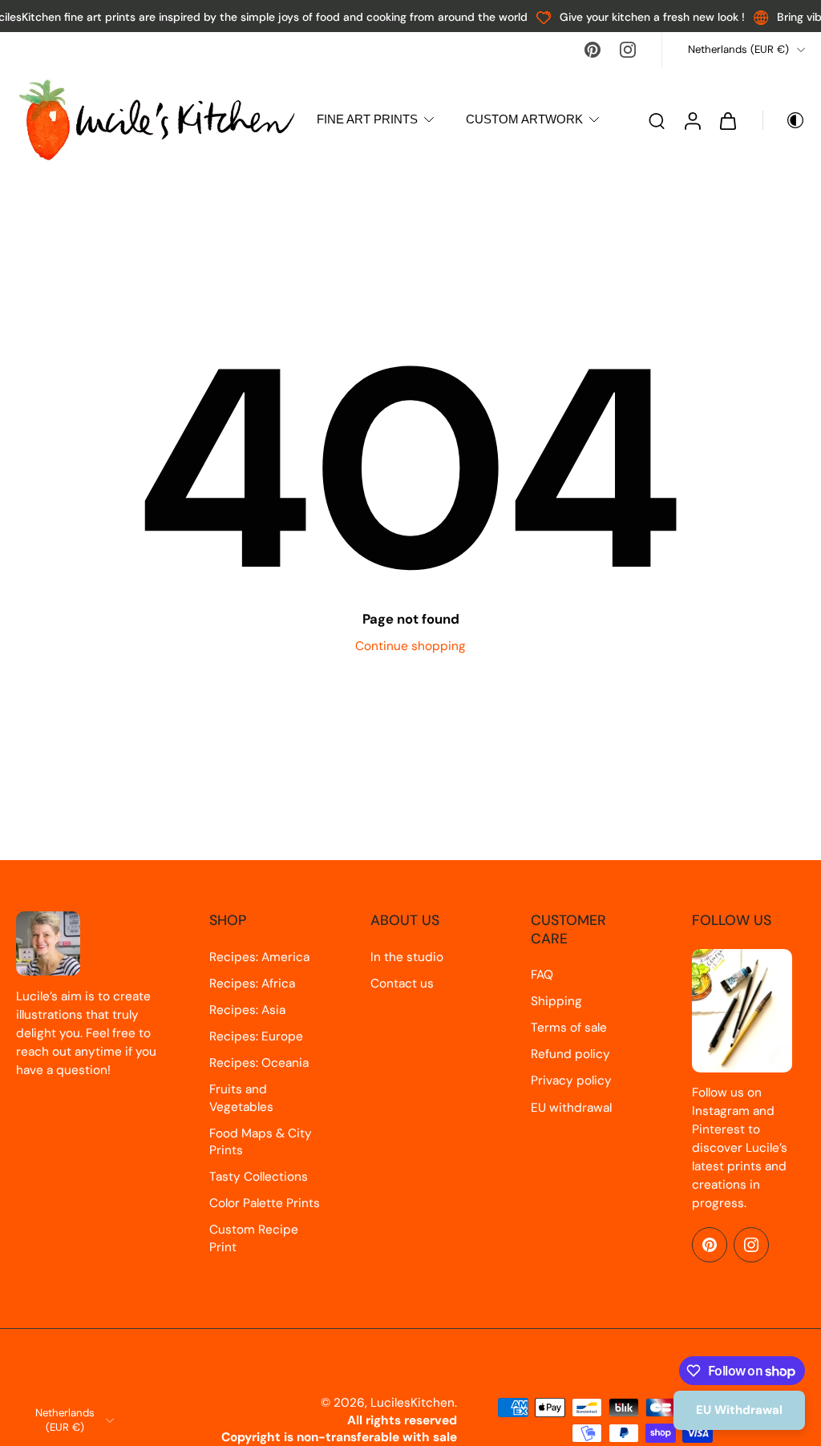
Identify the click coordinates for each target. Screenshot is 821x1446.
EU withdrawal (571, 1108)
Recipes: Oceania (259, 1063)
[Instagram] (627, 49)
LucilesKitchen (412, 1403)
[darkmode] (784, 120)
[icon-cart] (727, 120)
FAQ (542, 975)
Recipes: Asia (247, 1010)
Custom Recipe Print (253, 1238)
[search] (656, 120)
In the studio (406, 957)
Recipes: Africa (252, 983)
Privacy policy (571, 1080)
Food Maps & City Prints (260, 1141)
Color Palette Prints (264, 1203)
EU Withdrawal (739, 1410)
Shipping (556, 1001)
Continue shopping (410, 646)
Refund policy (570, 1054)
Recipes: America (259, 957)
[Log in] (692, 120)
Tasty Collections (258, 1177)
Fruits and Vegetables (241, 1097)
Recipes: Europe (256, 1036)
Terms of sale (569, 1028)
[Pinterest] (592, 49)
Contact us (402, 983)
